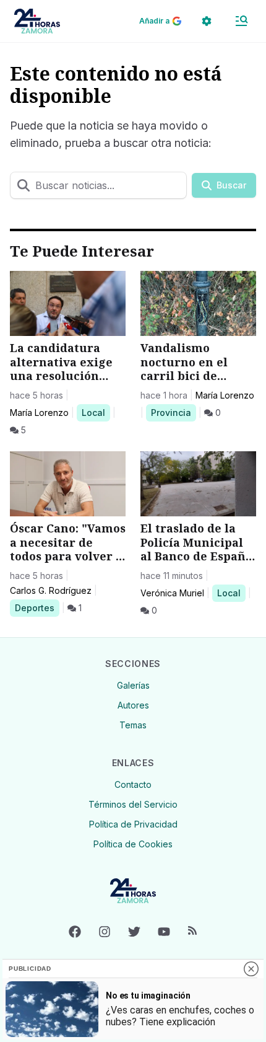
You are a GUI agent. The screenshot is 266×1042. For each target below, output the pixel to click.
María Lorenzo (39, 412)
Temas (133, 725)
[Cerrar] (251, 968)
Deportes (36, 607)
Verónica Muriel (172, 593)
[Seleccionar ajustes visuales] (206, 21)
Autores (133, 705)
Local (95, 412)
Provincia (172, 412)
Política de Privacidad (133, 824)
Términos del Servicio (133, 804)
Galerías (133, 685)
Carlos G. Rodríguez (51, 590)
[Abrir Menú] (241, 21)
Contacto (133, 784)
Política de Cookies (133, 844)
